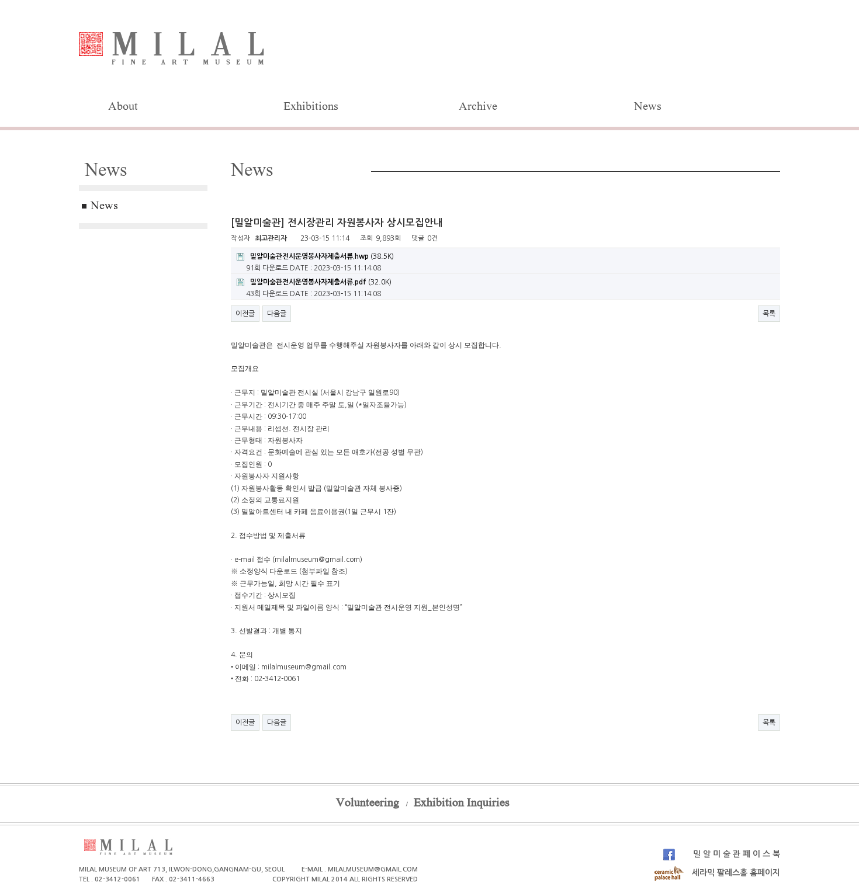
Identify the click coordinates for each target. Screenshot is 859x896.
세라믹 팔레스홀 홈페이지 (735, 873)
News (647, 107)
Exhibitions (310, 107)
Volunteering (367, 803)
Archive (478, 107)
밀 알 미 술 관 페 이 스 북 (735, 854)
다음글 (276, 313)
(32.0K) (321, 282)
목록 (769, 313)
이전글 (245, 313)
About (123, 107)
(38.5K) (322, 256)
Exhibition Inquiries (462, 803)
